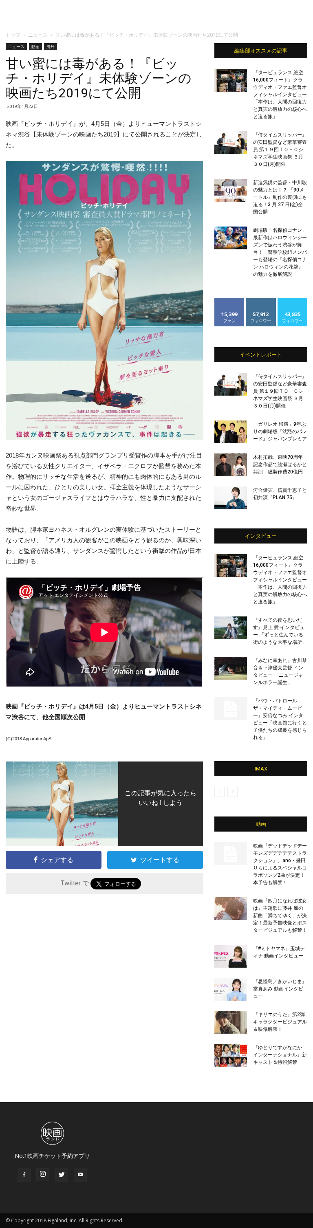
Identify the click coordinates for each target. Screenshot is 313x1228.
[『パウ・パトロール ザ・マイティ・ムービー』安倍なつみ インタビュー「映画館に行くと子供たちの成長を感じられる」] (230, 708)
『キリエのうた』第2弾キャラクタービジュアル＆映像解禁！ (280, 1022)
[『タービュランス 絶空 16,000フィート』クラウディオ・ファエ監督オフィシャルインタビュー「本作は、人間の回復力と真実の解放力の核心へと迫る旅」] (230, 80)
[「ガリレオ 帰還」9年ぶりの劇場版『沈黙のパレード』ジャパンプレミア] (230, 431)
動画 (35, 46)
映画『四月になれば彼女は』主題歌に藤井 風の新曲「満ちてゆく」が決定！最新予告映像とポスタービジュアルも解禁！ (280, 915)
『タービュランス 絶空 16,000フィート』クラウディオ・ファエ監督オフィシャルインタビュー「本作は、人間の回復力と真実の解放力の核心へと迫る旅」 (280, 94)
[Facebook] (24, 1175)
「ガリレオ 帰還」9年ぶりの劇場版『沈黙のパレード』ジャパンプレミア (280, 431)
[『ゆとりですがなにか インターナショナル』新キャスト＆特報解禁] (230, 1055)
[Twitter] (61, 1175)
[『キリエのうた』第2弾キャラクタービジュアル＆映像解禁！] (230, 1022)
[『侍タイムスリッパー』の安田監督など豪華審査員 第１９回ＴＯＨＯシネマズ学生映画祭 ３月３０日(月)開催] (230, 142)
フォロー (261, 301)
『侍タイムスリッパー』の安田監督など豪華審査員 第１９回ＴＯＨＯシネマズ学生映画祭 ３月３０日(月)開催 (280, 149)
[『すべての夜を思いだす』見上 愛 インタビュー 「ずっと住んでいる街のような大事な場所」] (230, 627)
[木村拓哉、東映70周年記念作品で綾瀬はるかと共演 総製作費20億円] (230, 464)
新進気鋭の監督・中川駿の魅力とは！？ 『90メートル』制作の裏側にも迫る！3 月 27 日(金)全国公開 (280, 197)
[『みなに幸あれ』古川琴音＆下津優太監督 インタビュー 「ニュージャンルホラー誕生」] (230, 668)
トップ (13, 34)
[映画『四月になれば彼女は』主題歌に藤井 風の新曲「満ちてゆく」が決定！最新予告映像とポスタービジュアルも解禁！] (230, 908)
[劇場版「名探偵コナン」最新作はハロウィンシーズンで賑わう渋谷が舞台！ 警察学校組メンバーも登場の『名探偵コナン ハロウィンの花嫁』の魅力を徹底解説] (230, 238)
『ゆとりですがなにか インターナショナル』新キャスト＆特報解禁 (280, 1055)
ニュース (38, 34)
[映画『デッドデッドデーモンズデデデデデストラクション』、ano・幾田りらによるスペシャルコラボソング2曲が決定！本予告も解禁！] (230, 853)
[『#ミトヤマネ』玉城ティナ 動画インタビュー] (230, 956)
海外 (50, 46)
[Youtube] (80, 1175)
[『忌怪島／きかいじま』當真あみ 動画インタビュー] (230, 989)
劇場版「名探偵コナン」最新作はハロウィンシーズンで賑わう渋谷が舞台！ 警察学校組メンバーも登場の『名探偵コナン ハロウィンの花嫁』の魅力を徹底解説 (280, 252)
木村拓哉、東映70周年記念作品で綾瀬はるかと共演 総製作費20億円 (280, 464)
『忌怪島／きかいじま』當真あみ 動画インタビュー (280, 989)
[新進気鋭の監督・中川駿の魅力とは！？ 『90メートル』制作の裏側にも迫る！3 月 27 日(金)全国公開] (230, 190)
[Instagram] (42, 1174)
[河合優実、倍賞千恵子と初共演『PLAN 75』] (230, 497)
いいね (229, 301)
